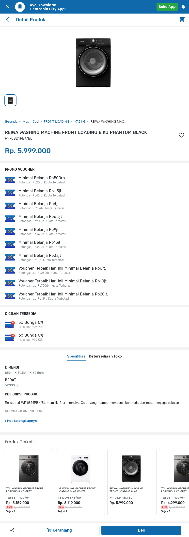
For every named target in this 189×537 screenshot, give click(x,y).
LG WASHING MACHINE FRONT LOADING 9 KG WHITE (76, 490)
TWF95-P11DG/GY (173, 497)
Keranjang (62, 530)
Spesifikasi (76, 356)
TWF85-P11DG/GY (18, 497)
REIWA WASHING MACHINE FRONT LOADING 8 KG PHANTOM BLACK (126, 490)
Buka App (167, 6)
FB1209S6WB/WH (69, 497)
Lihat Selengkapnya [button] (21, 420)
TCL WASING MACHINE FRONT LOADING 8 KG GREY (24, 490)
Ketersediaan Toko (105, 356)
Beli (141, 530)
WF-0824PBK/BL (121, 497)
